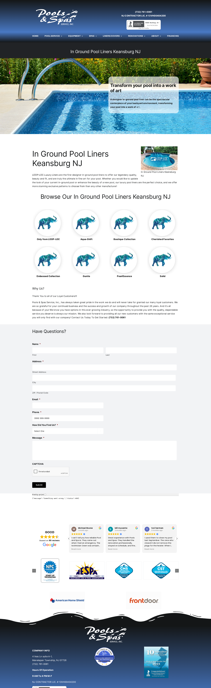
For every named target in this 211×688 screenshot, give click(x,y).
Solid (162, 276)
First (34, 355)
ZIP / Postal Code (40, 393)
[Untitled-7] (105, 647)
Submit (39, 485)
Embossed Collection (48, 276)
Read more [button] (76, 549)
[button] (177, 538)
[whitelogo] (56, 9)
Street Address (39, 372)
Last (108, 355)
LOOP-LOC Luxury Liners (45, 175)
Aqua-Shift (86, 239)
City (34, 382)
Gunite (86, 276)
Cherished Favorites (162, 239)
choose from (78, 186)
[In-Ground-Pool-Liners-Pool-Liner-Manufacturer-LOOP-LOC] (48, 210)
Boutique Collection (124, 239)
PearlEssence (124, 276)
